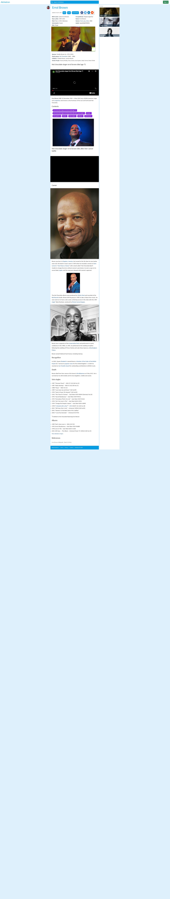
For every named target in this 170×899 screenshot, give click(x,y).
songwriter (57, 100)
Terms (61, 447)
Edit (64, 12)
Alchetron (5, 2)
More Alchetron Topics (57, 433)
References (88, 116)
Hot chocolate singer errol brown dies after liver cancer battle (69, 113)
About (55, 447)
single (53, 302)
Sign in (166, 2)
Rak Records (55, 297)
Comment (75, 12)
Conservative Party (74, 343)
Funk (81, 21)
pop (84, 21)
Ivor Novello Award (64, 366)
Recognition (57, 116)
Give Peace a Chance (63, 266)
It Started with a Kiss (61, 406)
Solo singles (72, 116)
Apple (60, 270)
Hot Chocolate (63, 56)
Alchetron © (79, 447)
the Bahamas (80, 373)
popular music (69, 363)
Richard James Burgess (78, 302)
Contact (71, 447)
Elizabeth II (64, 361)
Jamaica (70, 261)
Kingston (65, 261)
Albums (80, 116)
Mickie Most (81, 295)
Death (64, 116)
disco (87, 21)
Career (88, 113)
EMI (71, 406)
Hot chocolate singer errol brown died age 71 (65, 110)
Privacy (66, 447)
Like (69, 12)
